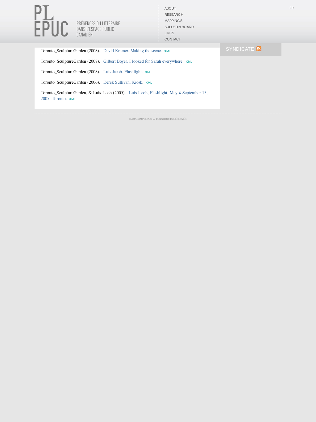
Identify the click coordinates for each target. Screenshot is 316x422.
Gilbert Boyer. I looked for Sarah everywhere (142, 61)
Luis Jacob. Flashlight (122, 71)
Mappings (173, 21)
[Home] (77, 35)
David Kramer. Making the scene (132, 50)
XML (167, 51)
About (170, 8)
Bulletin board (179, 27)
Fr (292, 8)
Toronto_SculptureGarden (63, 50)
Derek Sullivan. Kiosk (122, 82)
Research (173, 14)
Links (169, 33)
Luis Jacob (102, 92)
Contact (172, 39)
